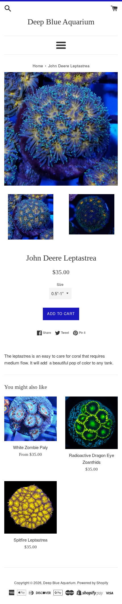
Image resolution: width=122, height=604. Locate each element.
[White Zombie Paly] (30, 419)
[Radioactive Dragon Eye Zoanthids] (91, 423)
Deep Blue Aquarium (61, 21)
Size (60, 284)
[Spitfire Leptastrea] (30, 507)
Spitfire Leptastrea (30, 540)
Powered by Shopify (92, 582)
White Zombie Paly (30, 447)
